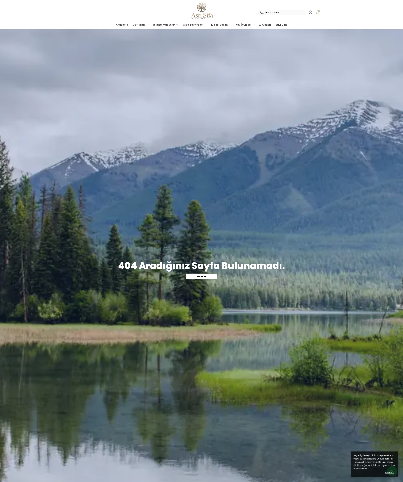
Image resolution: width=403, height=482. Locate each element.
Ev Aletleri (265, 25)
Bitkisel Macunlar (164, 25)
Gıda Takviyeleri (193, 25)
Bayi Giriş (281, 25)
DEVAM (201, 276)
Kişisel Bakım (219, 25)
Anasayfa (122, 25)
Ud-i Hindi (139, 25)
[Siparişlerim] (310, 12)
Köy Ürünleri (243, 25)
